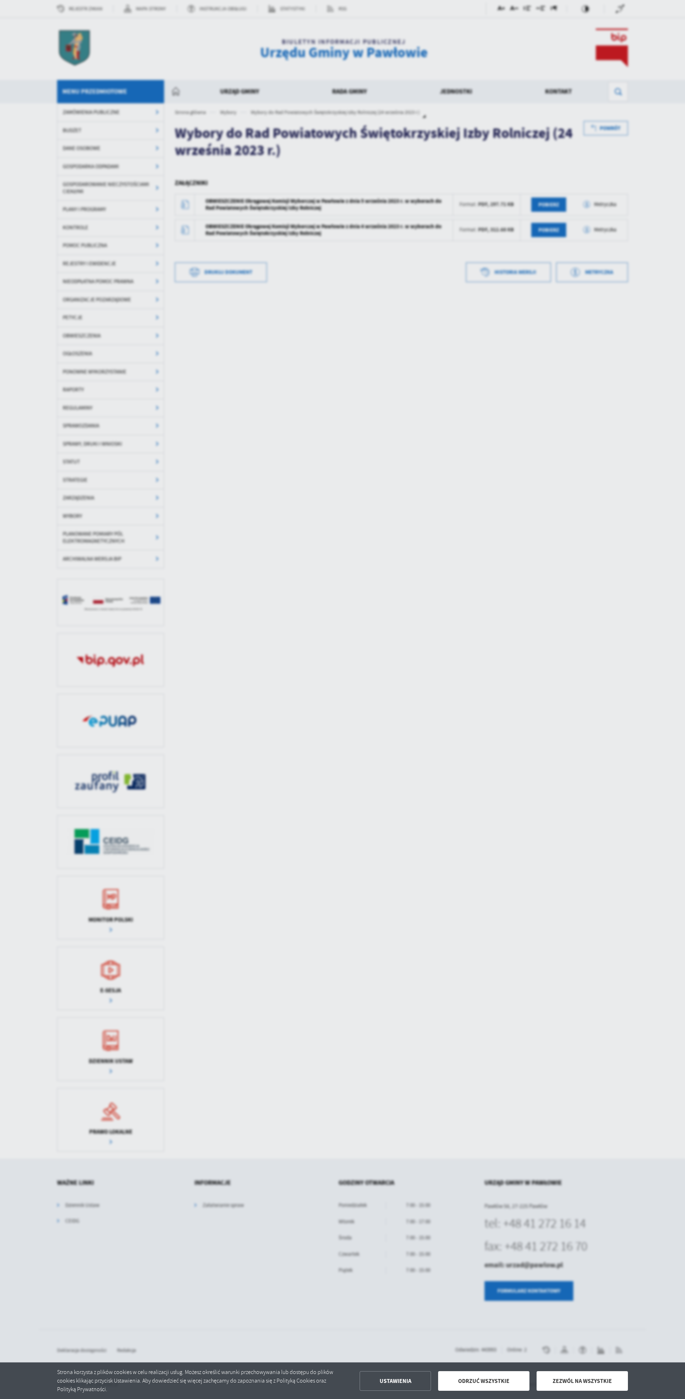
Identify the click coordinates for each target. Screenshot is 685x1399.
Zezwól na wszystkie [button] (582, 1381)
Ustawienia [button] (395, 1381)
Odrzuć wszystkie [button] (483, 1381)
